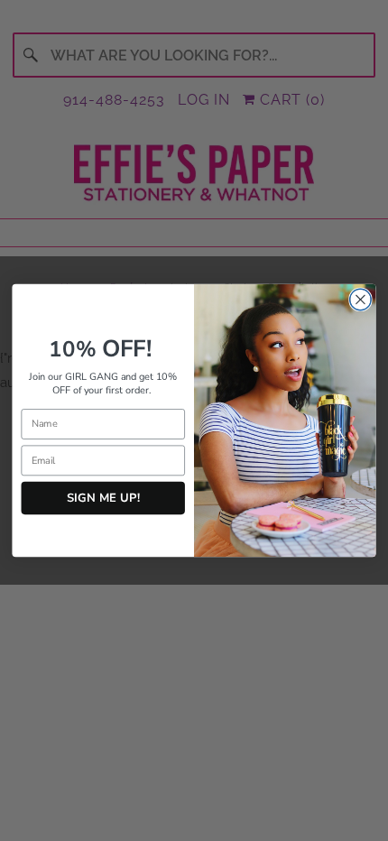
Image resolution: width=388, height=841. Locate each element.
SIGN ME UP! (103, 497)
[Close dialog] (361, 299)
